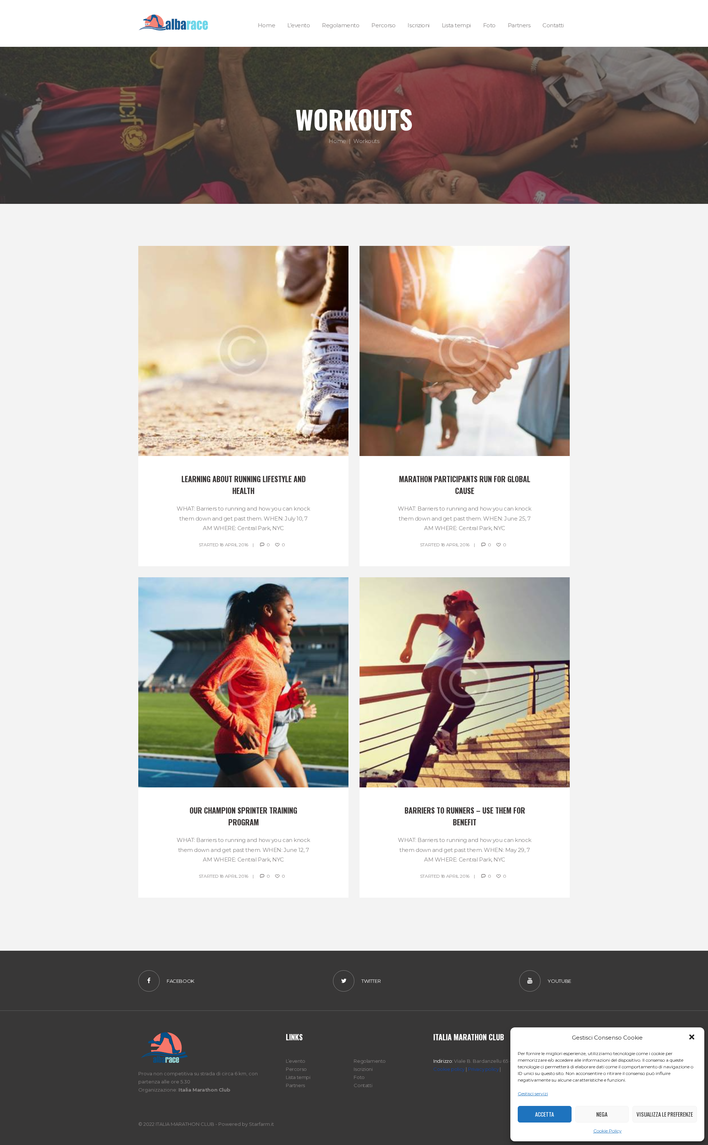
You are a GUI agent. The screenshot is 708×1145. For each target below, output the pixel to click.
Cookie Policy (607, 1131)
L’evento (295, 1061)
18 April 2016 (234, 544)
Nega (601, 1114)
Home (337, 141)
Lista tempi (298, 1077)
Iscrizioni (363, 1069)
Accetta (544, 1114)
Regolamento (370, 1061)
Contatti (363, 1085)
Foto (359, 1077)
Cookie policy (449, 1069)
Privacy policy (483, 1069)
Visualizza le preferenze (664, 1114)
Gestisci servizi (533, 1093)
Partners (295, 1085)
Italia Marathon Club (204, 1090)
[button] (692, 1037)
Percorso (296, 1069)
